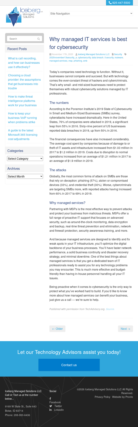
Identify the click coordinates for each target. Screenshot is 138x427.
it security (109, 57)
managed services (58, 60)
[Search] (38, 39)
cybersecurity (84, 57)
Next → (125, 329)
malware (119, 57)
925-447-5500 (121, 3)
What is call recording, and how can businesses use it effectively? (24, 62)
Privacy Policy (102, 397)
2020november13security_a (63, 57)
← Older (57, 329)
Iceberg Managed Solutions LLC (94, 54)
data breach (98, 57)
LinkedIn (58, 410)
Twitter (58, 406)
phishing (78, 60)
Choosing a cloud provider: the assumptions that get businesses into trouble (24, 81)
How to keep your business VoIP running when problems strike (22, 117)
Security (118, 54)
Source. (110, 309)
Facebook (55, 402)
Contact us (69, 364)
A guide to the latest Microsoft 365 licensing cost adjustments (22, 134)
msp (70, 60)
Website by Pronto (122, 397)
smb (85, 60)
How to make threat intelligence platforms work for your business (22, 100)
